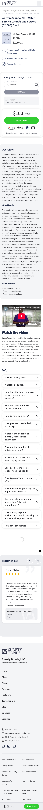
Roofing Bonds (7, 799)
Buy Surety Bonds (18, 11)
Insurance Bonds (28, 781)
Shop (4, 677)
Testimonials (8, 700)
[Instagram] (3, 747)
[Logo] (12, 651)
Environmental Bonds (30, 766)
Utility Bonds (30, 11)
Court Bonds (26, 799)
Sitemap (6, 718)
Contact (6, 712)
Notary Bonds (7, 766)
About (5, 683)
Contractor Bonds (29, 772)
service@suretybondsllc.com (17, 733)
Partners (6, 694)
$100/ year (21, 92)
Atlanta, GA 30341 (12, 740)
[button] (30, 561)
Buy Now (31, 806)
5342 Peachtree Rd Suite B (16, 737)
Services (6, 689)
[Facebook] (8, 747)
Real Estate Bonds (9, 760)
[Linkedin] (14, 747)
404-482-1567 (11, 729)
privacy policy (31, 133)
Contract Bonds (28, 760)
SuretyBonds (6, 11)
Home (5, 671)
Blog (4, 706)
